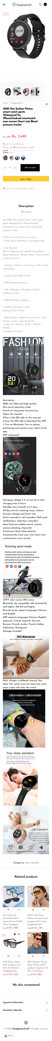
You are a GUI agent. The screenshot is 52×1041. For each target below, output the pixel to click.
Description (26, 206)
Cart (45, 4)
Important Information (13, 1002)
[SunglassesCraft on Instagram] (26, 1022)
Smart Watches (32, 863)
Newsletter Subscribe (12, 1010)
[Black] (5, 157)
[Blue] (23, 157)
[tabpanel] (26, 35)
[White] (17, 157)
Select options (19, 909)
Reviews (26, 212)
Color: (8, 153)
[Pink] (11, 157)
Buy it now (26, 179)
